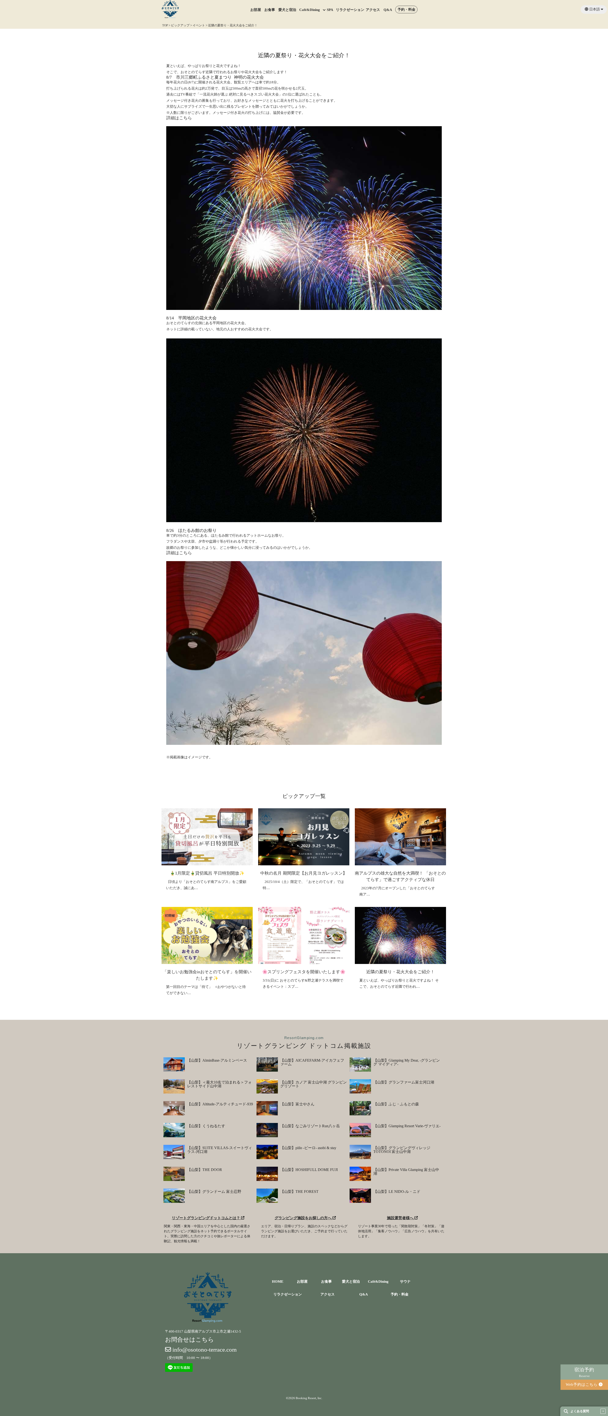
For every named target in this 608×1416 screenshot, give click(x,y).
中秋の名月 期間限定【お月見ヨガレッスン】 (303, 873)
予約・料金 (406, 9)
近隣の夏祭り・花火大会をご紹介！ (400, 971)
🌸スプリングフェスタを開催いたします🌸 (303, 971)
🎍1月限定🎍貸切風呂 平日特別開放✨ (207, 873)
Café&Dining (309, 10)
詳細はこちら (179, 118)
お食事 (269, 10)
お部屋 (255, 10)
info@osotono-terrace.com (204, 1349)
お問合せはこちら (189, 1339)
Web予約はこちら (582, 1384)
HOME (277, 1281)
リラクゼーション (350, 10)
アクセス (373, 10)
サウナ (405, 1281)
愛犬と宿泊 (287, 10)
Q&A (388, 10)
